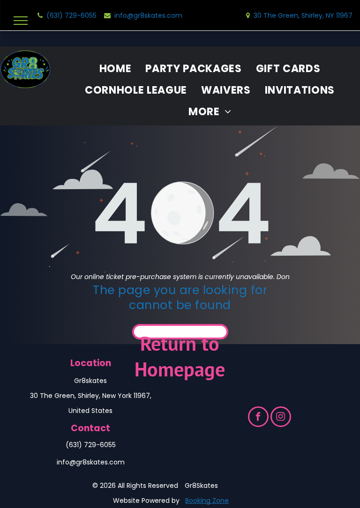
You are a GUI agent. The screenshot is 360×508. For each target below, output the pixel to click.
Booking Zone (207, 500)
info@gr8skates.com (91, 462)
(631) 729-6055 (91, 444)
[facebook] (258, 417)
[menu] (20, 20)
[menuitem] (115, 69)
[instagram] (280, 417)
